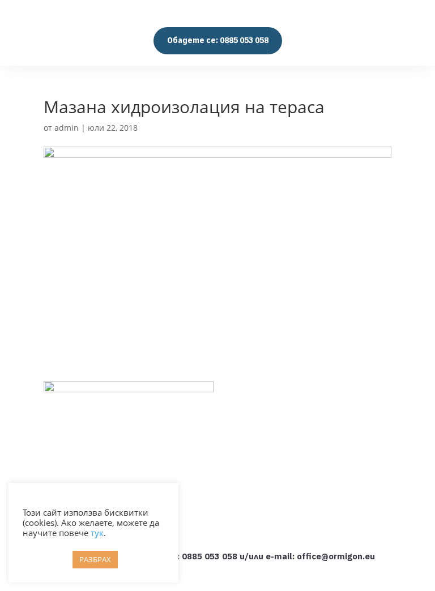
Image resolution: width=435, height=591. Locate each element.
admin (66, 127)
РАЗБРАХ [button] (95, 559)
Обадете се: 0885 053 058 (217, 40)
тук (97, 532)
